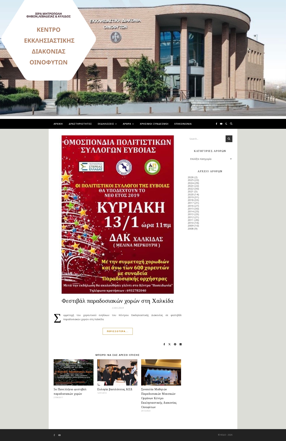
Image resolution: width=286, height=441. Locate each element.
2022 (191, 188)
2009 (191, 225)
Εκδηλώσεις (106, 123)
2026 (191, 177)
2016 (191, 205)
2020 (191, 194)
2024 (191, 183)
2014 (191, 211)
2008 (191, 228)
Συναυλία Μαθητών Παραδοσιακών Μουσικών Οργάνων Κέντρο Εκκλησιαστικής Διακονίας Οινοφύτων (159, 398)
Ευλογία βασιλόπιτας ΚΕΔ (114, 389)
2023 (191, 185)
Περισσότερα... (117, 331)
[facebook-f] (217, 123)
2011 (191, 220)
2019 (191, 197)
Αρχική (58, 123)
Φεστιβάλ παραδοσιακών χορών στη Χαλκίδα (117, 301)
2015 (191, 208)
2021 (191, 191)
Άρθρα (127, 123)
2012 (191, 217)
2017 (191, 202)
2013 (191, 214)
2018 (191, 200)
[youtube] (221, 123)
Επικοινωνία (183, 123)
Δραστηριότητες (80, 123)
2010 (191, 222)
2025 (191, 180)
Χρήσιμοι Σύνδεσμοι (154, 123)
